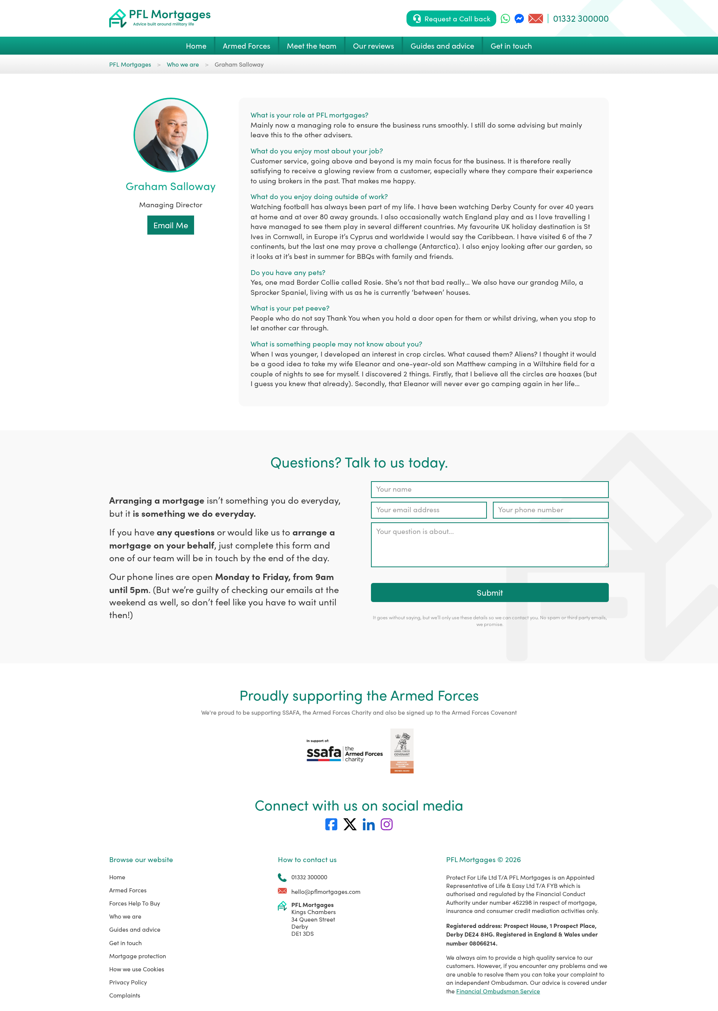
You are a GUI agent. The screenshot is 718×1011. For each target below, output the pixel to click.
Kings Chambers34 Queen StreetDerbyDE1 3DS (313, 919)
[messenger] (519, 18)
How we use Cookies (136, 968)
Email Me (170, 224)
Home (196, 45)
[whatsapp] (505, 18)
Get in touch (511, 45)
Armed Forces (246, 45)
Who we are (183, 64)
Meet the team (312, 45)
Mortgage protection (137, 955)
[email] (535, 18)
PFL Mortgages (130, 64)
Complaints (124, 995)
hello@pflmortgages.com (325, 891)
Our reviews (373, 45)
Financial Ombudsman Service (498, 991)
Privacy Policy (128, 982)
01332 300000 (581, 18)
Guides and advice (442, 45)
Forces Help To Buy (134, 903)
